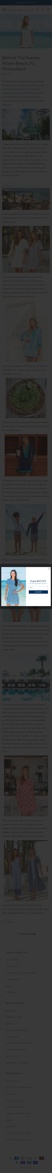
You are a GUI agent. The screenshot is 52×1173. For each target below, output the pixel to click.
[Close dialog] (49, 568)
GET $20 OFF (38, 592)
